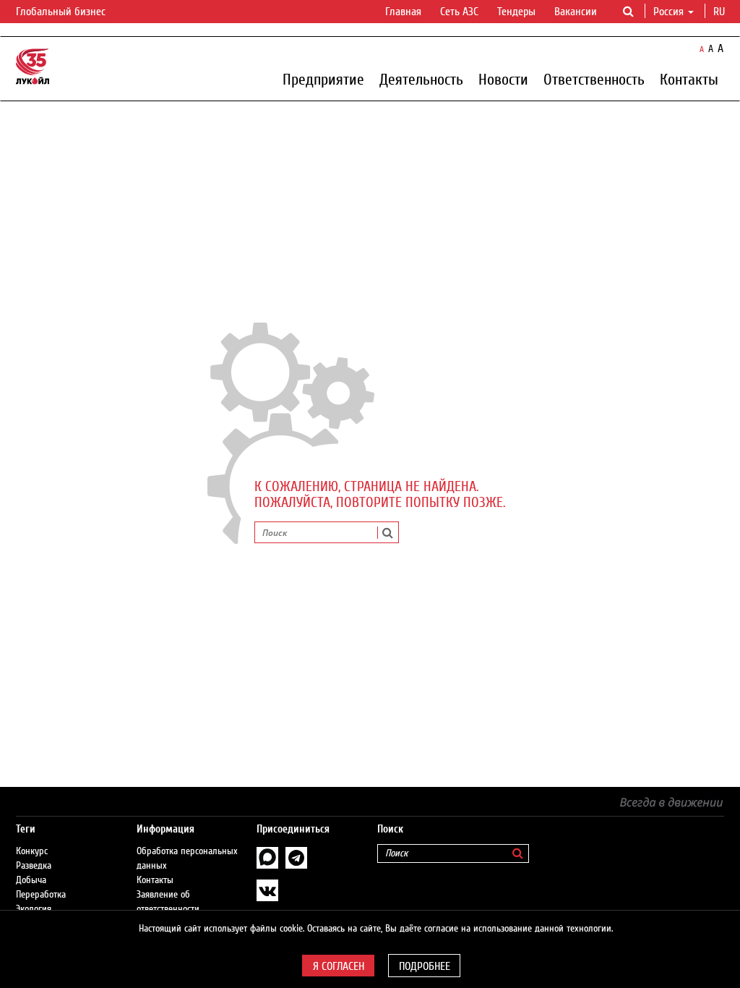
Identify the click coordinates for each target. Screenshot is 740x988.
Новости (503, 79)
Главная (403, 11)
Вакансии (575, 11)
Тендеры (516, 11)
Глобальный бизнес (62, 11)
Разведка (33, 866)
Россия (668, 11)
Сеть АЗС (459, 11)
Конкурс (32, 851)
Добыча (31, 880)
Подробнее (424, 966)
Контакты (689, 79)
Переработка (41, 894)
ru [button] (720, 11)
